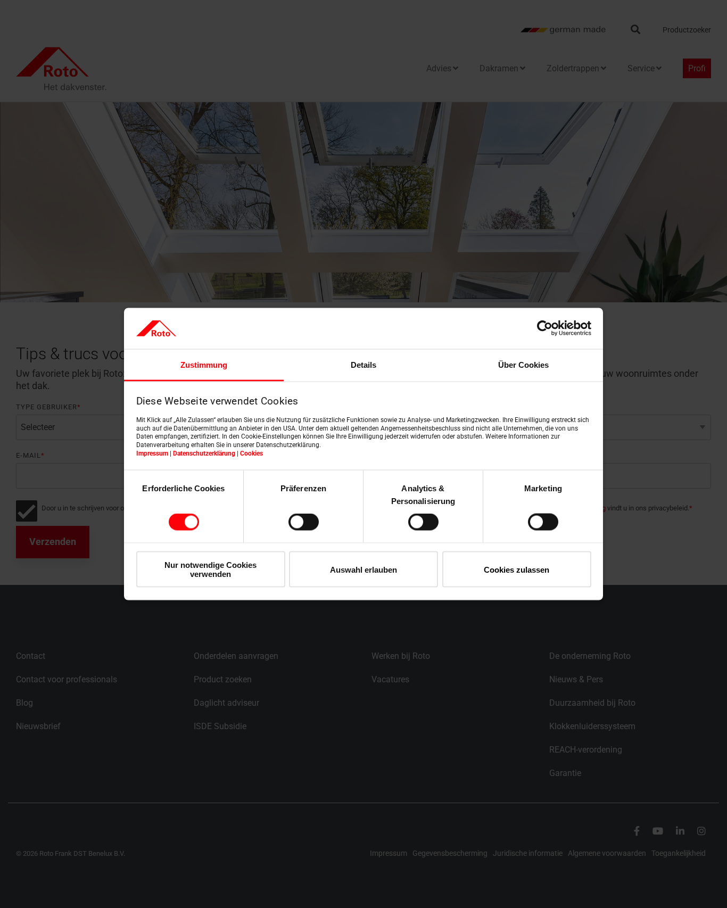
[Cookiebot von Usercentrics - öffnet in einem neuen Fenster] (544, 328)
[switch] (303, 522)
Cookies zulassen (516, 569)
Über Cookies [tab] (523, 364)
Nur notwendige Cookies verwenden (210, 569)
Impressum (152, 453)
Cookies (251, 453)
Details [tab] (363, 364)
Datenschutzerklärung (204, 453)
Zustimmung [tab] (203, 364)
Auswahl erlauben (363, 569)
